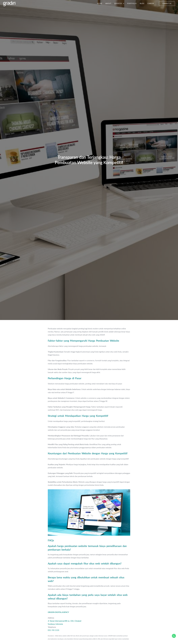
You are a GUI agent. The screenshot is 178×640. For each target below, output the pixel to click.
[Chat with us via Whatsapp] (174, 636)
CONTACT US (167, 3)
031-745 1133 (53, 630)
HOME (99, 3)
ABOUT (108, 3)
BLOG (142, 3)
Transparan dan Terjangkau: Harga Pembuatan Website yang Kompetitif (89, 160)
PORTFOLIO (132, 3)
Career (150, 3)
